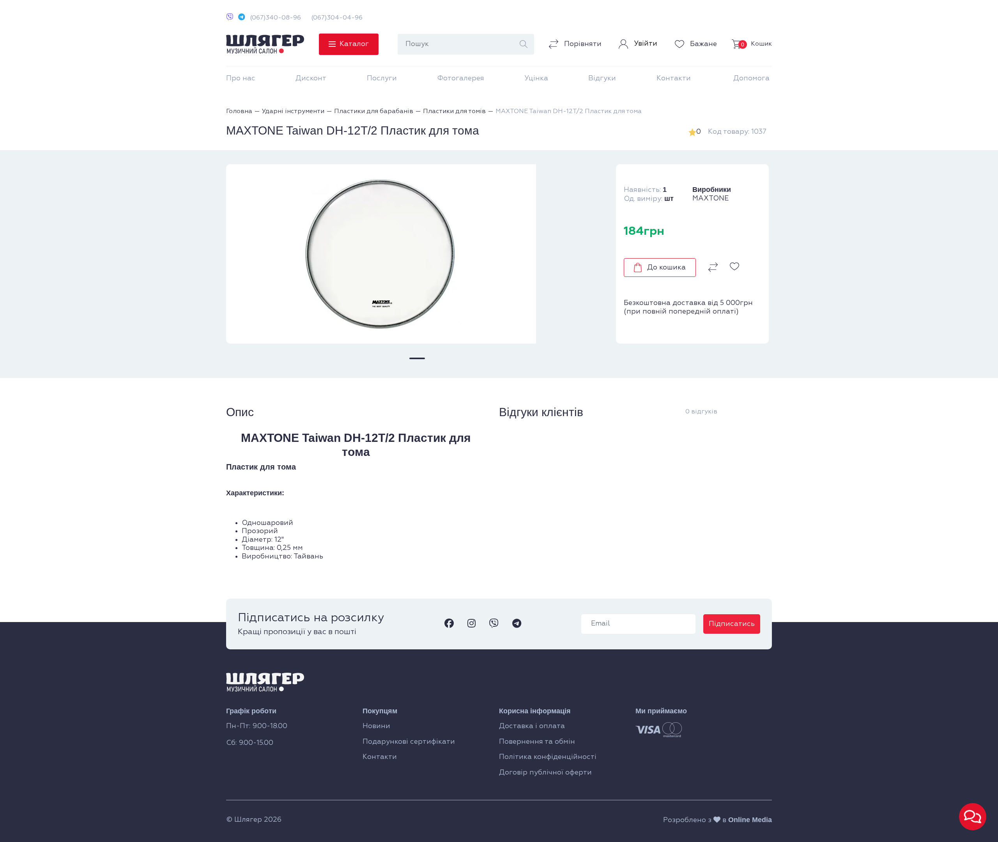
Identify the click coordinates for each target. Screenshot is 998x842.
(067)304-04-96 (337, 18)
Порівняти (582, 44)
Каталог (354, 44)
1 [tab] (417, 358)
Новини (376, 726)
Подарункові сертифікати (409, 741)
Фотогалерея (460, 78)
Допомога (751, 78)
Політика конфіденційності (547, 756)
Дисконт (311, 78)
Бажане (702, 44)
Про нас (240, 78)
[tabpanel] (417, 254)
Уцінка (536, 78)
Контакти (673, 78)
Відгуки (602, 78)
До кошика (666, 267)
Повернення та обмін (537, 741)
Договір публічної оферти (545, 772)
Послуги (382, 78)
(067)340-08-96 (275, 18)
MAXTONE (710, 198)
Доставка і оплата (532, 726)
